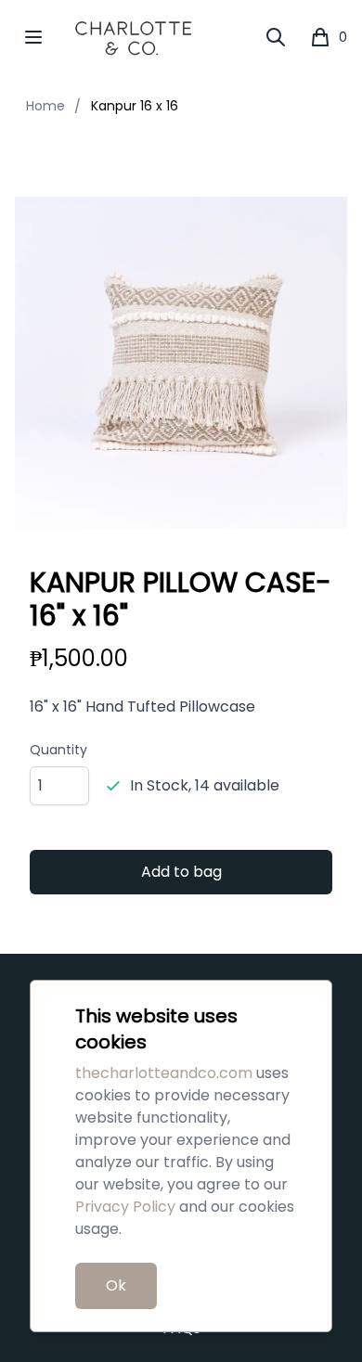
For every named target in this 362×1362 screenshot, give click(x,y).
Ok (116, 1285)
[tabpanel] (181, 363)
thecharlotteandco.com (163, 1073)
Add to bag (181, 871)
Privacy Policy (125, 1206)
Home (45, 105)
